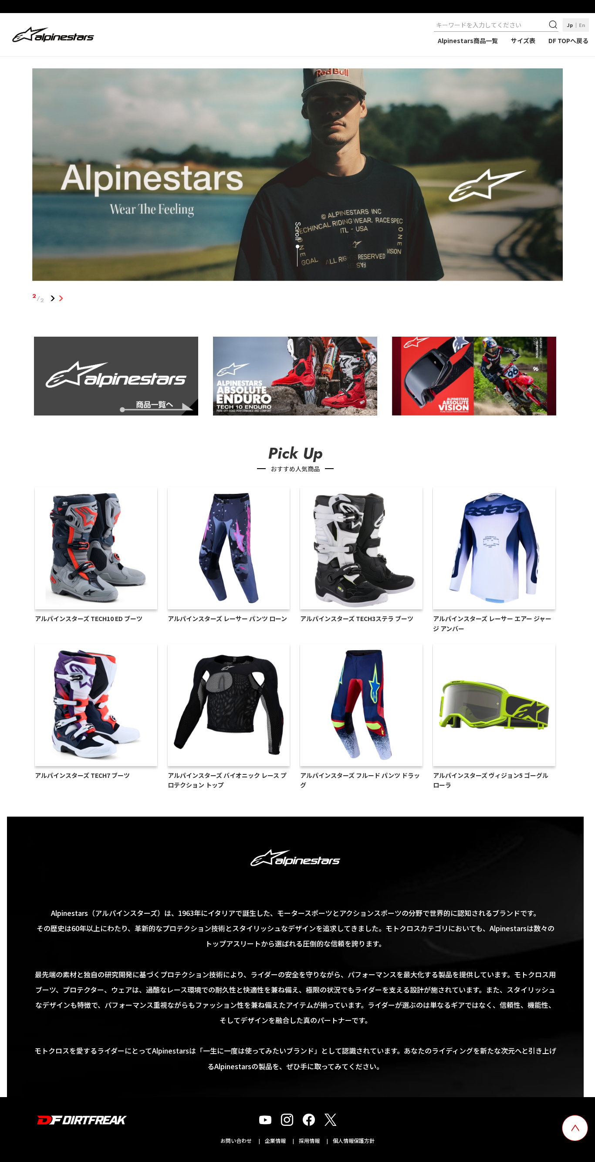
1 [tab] (53, 298)
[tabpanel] (297, 176)
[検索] (554, 24)
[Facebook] (309, 1120)
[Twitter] (330, 1120)
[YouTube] (265, 1120)
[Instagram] (287, 1120)
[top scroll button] (575, 1128)
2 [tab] (61, 298)
